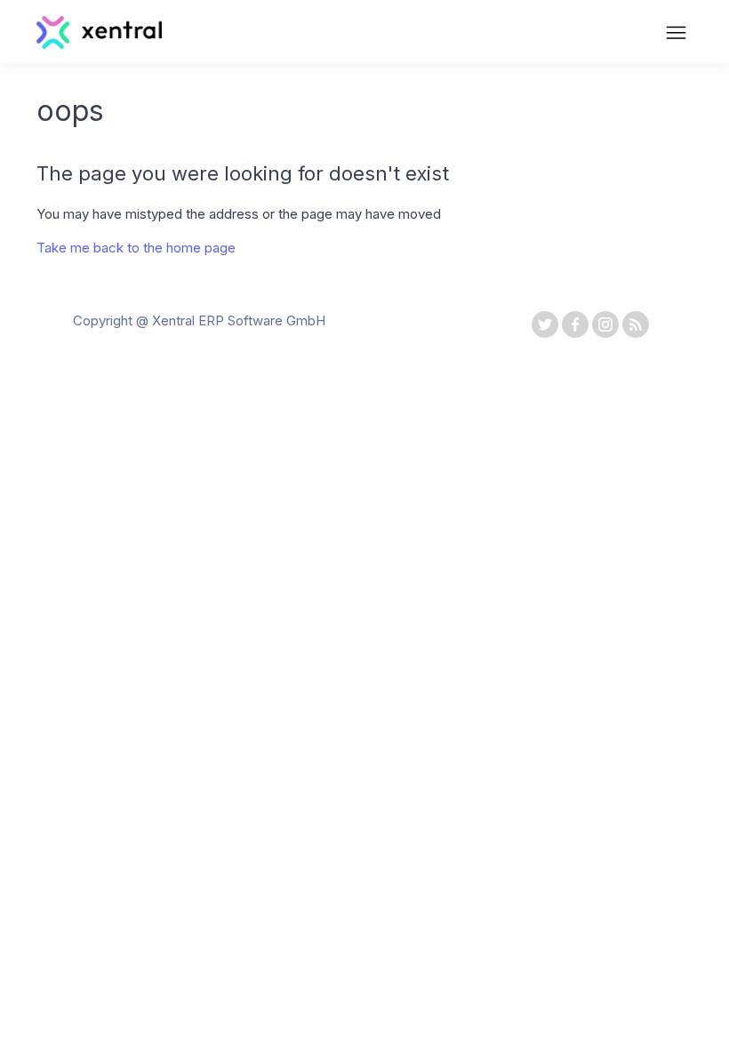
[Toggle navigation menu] (676, 34)
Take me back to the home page (136, 247)
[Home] (99, 44)
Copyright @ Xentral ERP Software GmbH (199, 320)
